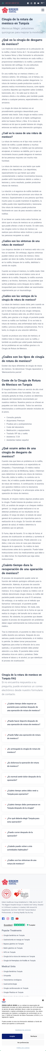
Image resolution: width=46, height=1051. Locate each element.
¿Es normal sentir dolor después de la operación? (24, 778)
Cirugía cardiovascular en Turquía (16, 988)
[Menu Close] (42, 10)
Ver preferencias (23, 1042)
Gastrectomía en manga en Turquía (17, 940)
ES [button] (42, 3)
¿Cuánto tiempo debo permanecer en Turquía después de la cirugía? (23, 806)
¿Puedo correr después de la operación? (20, 834)
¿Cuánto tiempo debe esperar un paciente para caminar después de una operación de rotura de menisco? (23, 707)
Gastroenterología (10, 984)
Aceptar (12, 1036)
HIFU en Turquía (9, 952)
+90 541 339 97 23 (12, 3)
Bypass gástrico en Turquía (14, 944)
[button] (43, 1000)
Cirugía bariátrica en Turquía (14, 935)
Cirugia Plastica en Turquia (13, 992)
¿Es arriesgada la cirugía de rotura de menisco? (23, 750)
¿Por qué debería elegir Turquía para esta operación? (23, 820)
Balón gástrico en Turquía (13, 948)
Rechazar (34, 1036)
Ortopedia (7, 976)
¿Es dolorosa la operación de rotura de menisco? (23, 764)
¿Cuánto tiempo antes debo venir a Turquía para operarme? (22, 792)
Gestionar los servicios (23, 1030)
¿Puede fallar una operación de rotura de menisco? (23, 737)
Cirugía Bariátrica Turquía (13, 971)
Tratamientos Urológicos (13, 980)
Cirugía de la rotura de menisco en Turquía (19, 956)
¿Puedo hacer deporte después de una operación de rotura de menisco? (23, 723)
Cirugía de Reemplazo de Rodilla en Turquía (20, 961)
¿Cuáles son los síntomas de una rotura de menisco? (21, 862)
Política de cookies (23, 1048)
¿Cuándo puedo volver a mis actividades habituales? (19, 848)
